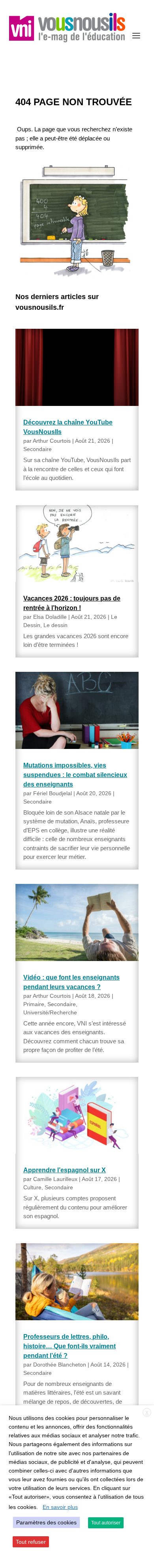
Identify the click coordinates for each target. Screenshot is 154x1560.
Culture (32, 1187)
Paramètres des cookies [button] (46, 1522)
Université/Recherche (50, 1012)
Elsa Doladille (50, 617)
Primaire (33, 1004)
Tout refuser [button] (31, 1542)
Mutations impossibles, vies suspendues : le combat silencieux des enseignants (75, 775)
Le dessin (55, 625)
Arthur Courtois (52, 441)
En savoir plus (60, 1507)
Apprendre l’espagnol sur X (64, 1170)
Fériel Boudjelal (52, 793)
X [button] (146, 1413)
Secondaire (37, 449)
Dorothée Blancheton (59, 1364)
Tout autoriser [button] (105, 1523)
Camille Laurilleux (55, 1179)
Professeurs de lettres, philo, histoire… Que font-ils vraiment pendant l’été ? (69, 1346)
